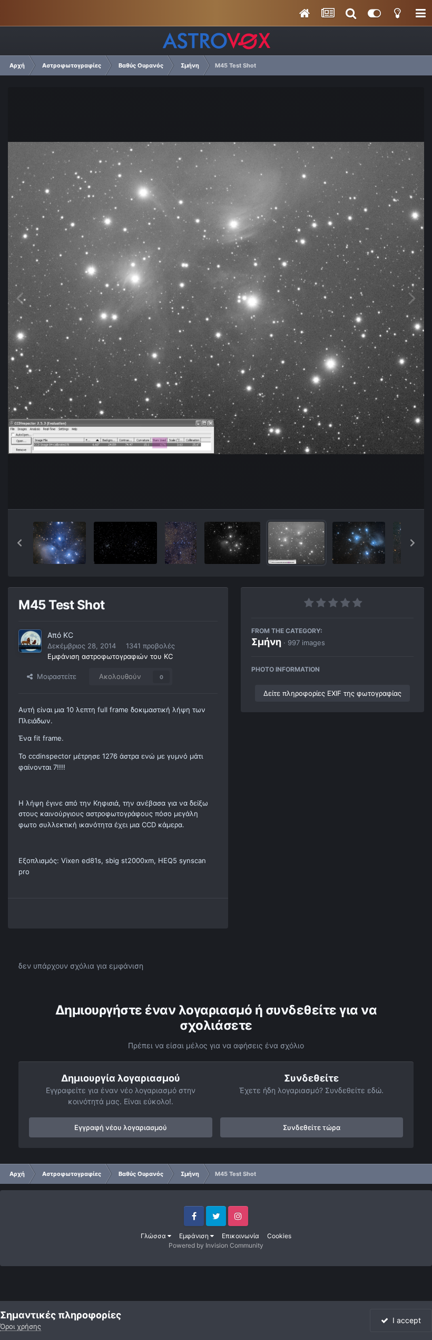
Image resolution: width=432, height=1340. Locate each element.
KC (68, 634)
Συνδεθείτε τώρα (311, 1127)
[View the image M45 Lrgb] (358, 543)
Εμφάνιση (194, 1236)
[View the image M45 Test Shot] (296, 543)
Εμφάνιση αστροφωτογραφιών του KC (110, 656)
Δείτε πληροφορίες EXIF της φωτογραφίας (332, 693)
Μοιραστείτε (54, 676)
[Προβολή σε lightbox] (216, 298)
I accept (404, 1320)
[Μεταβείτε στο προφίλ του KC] (30, 641)
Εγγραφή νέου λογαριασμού (120, 1127)
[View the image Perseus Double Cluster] (125, 543)
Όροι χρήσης (20, 1326)
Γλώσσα (154, 1236)
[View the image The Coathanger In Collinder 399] (181, 543)
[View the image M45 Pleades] (232, 543)
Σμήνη (266, 641)
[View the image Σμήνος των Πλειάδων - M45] (59, 543)
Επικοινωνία (240, 1236)
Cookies (279, 1236)
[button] (19, 542)
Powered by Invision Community (216, 1245)
